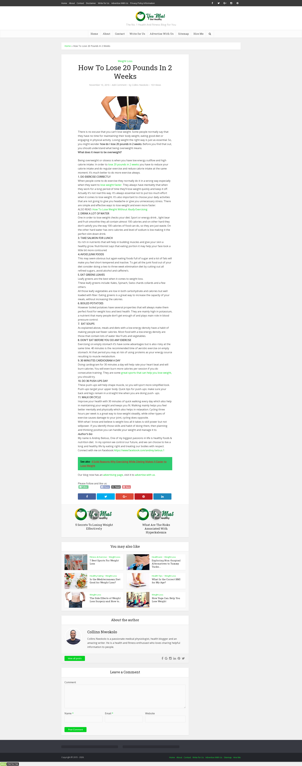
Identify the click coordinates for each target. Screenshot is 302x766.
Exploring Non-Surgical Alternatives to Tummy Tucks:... (166, 563)
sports (132, 372)
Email (109, 713)
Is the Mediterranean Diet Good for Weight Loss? (105, 581)
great (124, 372)
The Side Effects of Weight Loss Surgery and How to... (105, 600)
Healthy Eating (96, 575)
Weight (113, 209)
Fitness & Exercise (98, 557)
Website (150, 713)
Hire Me (198, 33)
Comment (70, 682)
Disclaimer (91, 3)
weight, (167, 372)
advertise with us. (145, 475)
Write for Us (103, 3)
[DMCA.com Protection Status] (9, 764)
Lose (105, 209)
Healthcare (157, 557)
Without (122, 209)
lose (160, 372)
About (72, 3)
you (155, 372)
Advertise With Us (119, 3)
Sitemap (183, 33)
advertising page (113, 475)
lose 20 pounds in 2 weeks (124, 164)
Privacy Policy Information (142, 3)
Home (64, 3)
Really (131, 209)
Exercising (141, 209)
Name (69, 713)
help (149, 372)
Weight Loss (125, 61)
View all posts (75, 658)
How (95, 209)
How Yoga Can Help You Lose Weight (166, 600)
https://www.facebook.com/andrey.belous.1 (139, 450)
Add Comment (119, 85)
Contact (80, 3)
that (139, 372)
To (100, 209)
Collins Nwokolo (140, 85)
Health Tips (157, 575)
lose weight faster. (111, 185)
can (144, 372)
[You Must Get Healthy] (151, 15)
